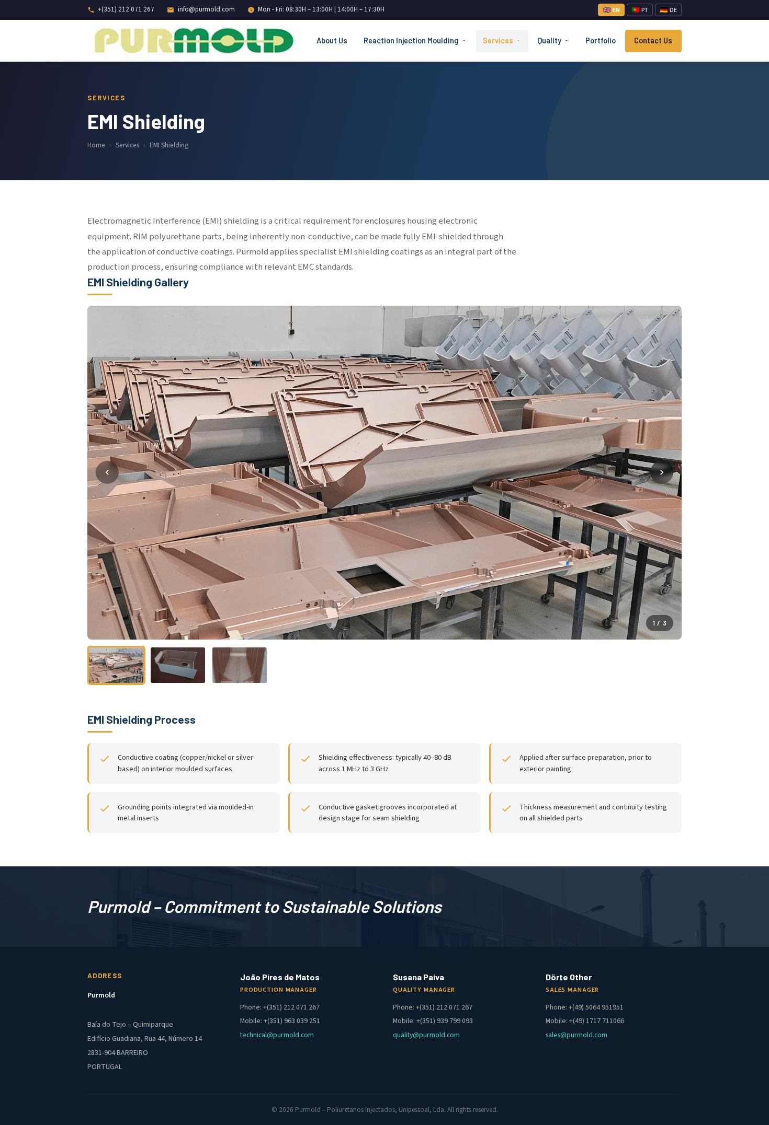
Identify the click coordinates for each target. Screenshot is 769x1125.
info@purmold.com (206, 9)
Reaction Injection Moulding (411, 40)
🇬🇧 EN (611, 10)
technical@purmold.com (277, 1035)
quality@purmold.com (426, 1035)
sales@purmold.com (576, 1035)
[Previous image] (107, 472)
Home (96, 145)
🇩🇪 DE (668, 10)
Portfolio (600, 40)
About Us (331, 40)
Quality (549, 40)
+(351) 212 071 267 (126, 9)
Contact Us (653, 40)
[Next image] (661, 472)
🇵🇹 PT (639, 10)
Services (498, 40)
